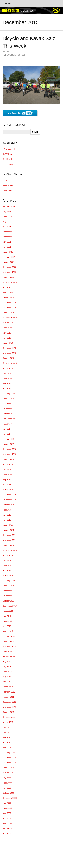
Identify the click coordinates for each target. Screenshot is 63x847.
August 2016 (8, 464)
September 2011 (9, 717)
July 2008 (7, 803)
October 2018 (8, 358)
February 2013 (9, 636)
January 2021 (8, 262)
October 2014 (8, 545)
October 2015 (8, 505)
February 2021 (9, 257)
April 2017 (7, 434)
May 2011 (7, 737)
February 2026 (9, 206)
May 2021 (7, 242)
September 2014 (10, 550)
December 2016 (9, 449)
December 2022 (9, 232)
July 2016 (7, 469)
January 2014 (8, 586)
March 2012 (8, 687)
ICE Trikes (7, 154)
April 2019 (7, 338)
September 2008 (10, 798)
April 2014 (7, 570)
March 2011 (8, 747)
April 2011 (7, 742)
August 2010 (8, 773)
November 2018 (9, 353)
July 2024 (7, 211)
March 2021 (8, 252)
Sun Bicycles (8, 159)
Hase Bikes (7, 190)
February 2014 (9, 581)
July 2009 (7, 778)
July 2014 (7, 560)
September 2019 (10, 318)
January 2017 (8, 444)
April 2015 (7, 520)
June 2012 (7, 672)
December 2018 (9, 348)
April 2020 (7, 287)
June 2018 (7, 378)
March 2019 (8, 343)
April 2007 (7, 818)
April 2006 (7, 833)
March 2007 (8, 823)
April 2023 (7, 227)
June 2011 (7, 732)
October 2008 (8, 793)
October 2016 (8, 459)
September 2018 (10, 363)
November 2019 (9, 308)
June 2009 (7, 783)
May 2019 (7, 333)
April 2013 (7, 626)
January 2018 (8, 399)
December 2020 (9, 267)
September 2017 (10, 419)
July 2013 (7, 616)
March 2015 (8, 525)
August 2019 (8, 323)
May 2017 (7, 429)
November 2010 (9, 763)
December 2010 (9, 758)
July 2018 (7, 373)
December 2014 (9, 535)
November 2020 (9, 272)
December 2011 (9, 702)
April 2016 (7, 484)
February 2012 (9, 692)
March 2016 (8, 490)
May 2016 (7, 479)
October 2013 (8, 601)
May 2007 (7, 813)
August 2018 (8, 368)
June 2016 (7, 474)
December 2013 (9, 591)
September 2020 (10, 282)
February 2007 (9, 828)
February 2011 (9, 752)
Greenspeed (8, 185)
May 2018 (7, 383)
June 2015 (7, 510)
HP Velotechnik (9, 149)
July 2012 (7, 667)
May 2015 (7, 515)
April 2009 (7, 788)
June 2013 (7, 621)
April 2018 (7, 388)
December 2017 (9, 404)
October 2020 (8, 277)
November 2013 (9, 596)
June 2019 (7, 328)
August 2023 (8, 222)
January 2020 (8, 297)
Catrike (6, 180)
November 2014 (9, 540)
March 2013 (8, 631)
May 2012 (7, 677)
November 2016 (9, 454)
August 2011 (8, 722)
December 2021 (9, 237)
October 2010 (8, 768)
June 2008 (7, 808)
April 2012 (7, 682)
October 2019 (8, 313)
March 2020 (8, 292)
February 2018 (9, 393)
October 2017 (8, 414)
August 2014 (8, 555)
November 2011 (9, 707)
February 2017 (9, 439)
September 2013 (10, 606)
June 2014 (7, 565)
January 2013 (8, 641)
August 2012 (8, 661)
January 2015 (8, 530)
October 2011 (8, 712)
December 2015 (9, 495)
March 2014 (8, 575)
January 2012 (8, 697)
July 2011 (7, 727)
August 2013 (8, 611)
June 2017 (7, 424)
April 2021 (7, 247)
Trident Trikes (9, 164)
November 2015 (9, 500)
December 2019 (9, 302)
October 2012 (8, 651)
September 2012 (10, 656)
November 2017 (9, 409)
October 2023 (8, 216)
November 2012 (9, 646)
